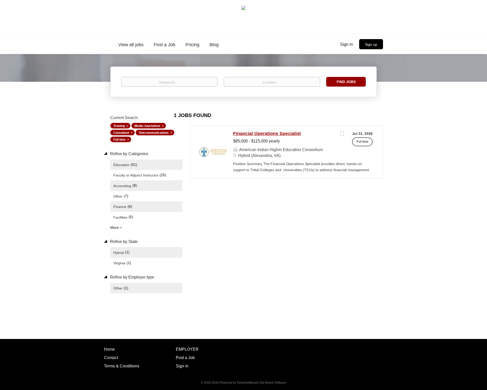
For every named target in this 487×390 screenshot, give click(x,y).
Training (119, 126)
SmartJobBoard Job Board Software (261, 382)
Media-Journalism (147, 126)
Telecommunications (154, 133)
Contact (111, 357)
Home (109, 349)
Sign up (371, 44)
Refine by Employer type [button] (131, 277)
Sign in (346, 44)
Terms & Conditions (121, 366)
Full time (119, 139)
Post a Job (185, 357)
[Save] (341, 134)
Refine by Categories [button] (128, 154)
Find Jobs (346, 82)
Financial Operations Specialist (267, 133)
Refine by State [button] (123, 241)
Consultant (121, 133)
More (114, 227)
